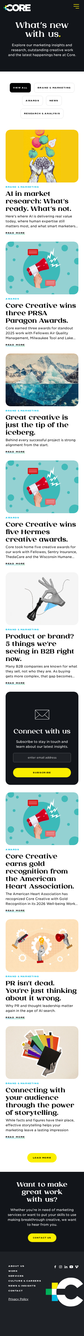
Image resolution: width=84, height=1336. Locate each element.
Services (16, 1276)
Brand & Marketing (54, 87)
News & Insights (22, 1285)
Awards (32, 100)
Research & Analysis (42, 113)
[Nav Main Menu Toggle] (76, 6)
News (53, 100)
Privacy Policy (18, 1299)
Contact (15, 1290)
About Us (16, 1266)
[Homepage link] (17, 7)
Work (13, 1271)
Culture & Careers (24, 1280)
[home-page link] (64, 1292)
